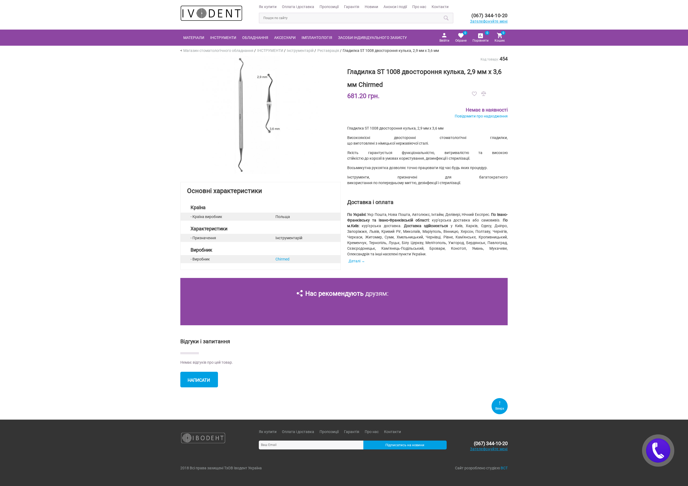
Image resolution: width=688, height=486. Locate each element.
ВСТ (504, 468)
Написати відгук (199, 382)
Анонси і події (395, 7)
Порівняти (480, 36)
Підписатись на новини (404, 445)
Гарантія (351, 7)
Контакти (440, 7)
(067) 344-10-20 (489, 15)
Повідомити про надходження (481, 116)
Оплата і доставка (298, 7)
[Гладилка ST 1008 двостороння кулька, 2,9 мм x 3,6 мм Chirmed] (260, 172)
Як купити (268, 7)
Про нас (419, 7)
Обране (461, 36)
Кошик (499, 36)
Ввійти (444, 40)
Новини (371, 7)
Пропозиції (329, 7)
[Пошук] (446, 18)
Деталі (354, 261)
